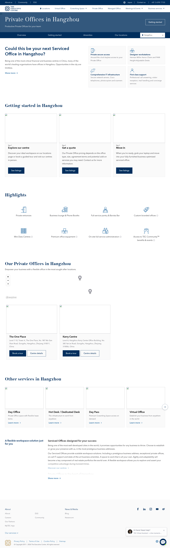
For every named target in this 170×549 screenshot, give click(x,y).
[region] (85, 287)
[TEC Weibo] (163, 509)
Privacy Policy (19, 541)
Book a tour (17, 353)
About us (8, 2)
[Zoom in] (8, 277)
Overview (21, 35)
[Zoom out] (8, 280)
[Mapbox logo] (11, 297)
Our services (10, 533)
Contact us (141, 2)
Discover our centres (57, 468)
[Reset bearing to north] (8, 284)
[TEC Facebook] (137, 509)
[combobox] (152, 35)
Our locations (121, 35)
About (7, 513)
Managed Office (114, 8)
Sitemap (62, 541)
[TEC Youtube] (157, 509)
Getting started (155, 22)
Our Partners (10, 521)
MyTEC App (10, 525)
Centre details (36, 353)
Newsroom (69, 517)
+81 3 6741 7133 (158, 2)
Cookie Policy (49, 541)
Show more (10, 73)
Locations (46, 8)
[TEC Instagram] (150, 509)
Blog (67, 513)
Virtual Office (60, 8)
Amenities (87, 35)
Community (22, 2)
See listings (16, 170)
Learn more (13, 422)
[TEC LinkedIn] (144, 509)
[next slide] (165, 407)
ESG (35, 2)
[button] (80, 278)
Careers (8, 517)
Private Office (97, 8)
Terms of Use (34, 541)
